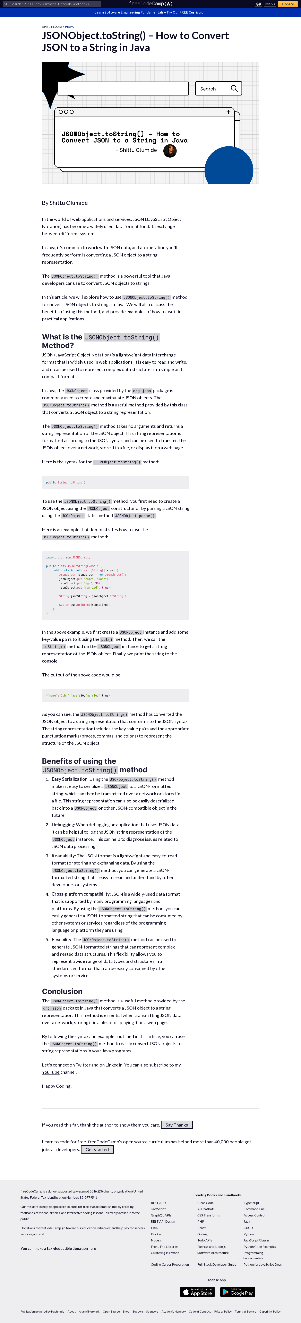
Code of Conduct (200, 1311)
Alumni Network (89, 1311)
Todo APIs (204, 1240)
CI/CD (248, 1228)
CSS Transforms (208, 1215)
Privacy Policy (223, 1311)
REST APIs (158, 1203)
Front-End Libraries (164, 1246)
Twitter (83, 1065)
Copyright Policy (270, 1311)
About (72, 1311)
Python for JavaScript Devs (263, 1264)
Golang (202, 1234)
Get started (97, 1149)
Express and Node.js (211, 1246)
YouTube (51, 1072)
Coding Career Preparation (170, 1264)
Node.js (156, 1240)
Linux (154, 1228)
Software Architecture (213, 1253)
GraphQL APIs (161, 1215)
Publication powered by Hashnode (42, 1311)
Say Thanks (177, 1125)
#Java (69, 26)
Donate (288, 4)
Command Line (254, 1209)
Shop (126, 1311)
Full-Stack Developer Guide (216, 1264)
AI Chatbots (206, 1209)
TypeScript (251, 1203)
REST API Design (163, 1221)
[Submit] (5, 4)
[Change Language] (258, 4)
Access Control (254, 1215)
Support (138, 1311)
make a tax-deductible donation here (65, 1248)
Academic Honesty (174, 1311)
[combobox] (52, 4)
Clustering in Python (165, 1253)
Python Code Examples (260, 1246)
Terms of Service (245, 1311)
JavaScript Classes (257, 1240)
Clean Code (205, 1203)
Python (249, 1234)
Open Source (111, 1311)
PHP (200, 1221)
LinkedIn (113, 1065)
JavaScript (158, 1209)
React (201, 1228)
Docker (156, 1234)
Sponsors (152, 1311)
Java (247, 1221)
